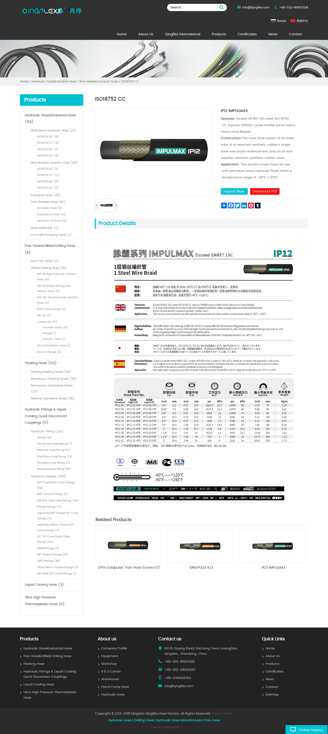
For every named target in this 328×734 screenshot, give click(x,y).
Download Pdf (265, 191)
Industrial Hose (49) (45, 195)
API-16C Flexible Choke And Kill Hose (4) (57, 300)
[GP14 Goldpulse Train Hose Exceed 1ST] (128, 561)
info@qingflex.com (256, 7)
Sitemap (272, 694)
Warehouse (110, 679)
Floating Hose (34, 664)
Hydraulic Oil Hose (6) (52, 220)
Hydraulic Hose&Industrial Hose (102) (50, 119)
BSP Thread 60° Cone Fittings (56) (56, 485)
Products (219, 34)
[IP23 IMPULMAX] (273, 561)
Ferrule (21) (44, 437)
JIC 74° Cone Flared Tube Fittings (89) (53, 539)
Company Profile (114, 648)
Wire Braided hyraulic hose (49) (54, 162)
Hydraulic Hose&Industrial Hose (48, 648)
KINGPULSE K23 (201, 567)
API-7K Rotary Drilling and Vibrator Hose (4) (53, 288)
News (272, 34)
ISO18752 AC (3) (47, 155)
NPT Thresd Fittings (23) (52, 554)
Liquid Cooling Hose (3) (44, 584)
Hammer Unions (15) (55, 327)
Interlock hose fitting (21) (53, 450)
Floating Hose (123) (41, 363)
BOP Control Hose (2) (51, 309)
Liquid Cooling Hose (39, 684)
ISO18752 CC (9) (48, 143)
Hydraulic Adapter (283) (48, 476)
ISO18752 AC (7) (47, 188)
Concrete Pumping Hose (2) (51, 234)
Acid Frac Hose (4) (44, 261)
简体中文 (302, 20)
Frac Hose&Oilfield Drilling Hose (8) (50, 249)
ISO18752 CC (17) (48, 175)
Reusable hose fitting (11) (53, 462)
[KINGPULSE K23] (200, 561)
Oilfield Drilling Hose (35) (49, 268)
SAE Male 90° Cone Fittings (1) (57, 573)
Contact (295, 34)
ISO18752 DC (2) (47, 169)
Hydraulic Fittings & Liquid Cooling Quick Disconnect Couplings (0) (46, 416)
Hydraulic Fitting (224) (47, 431)
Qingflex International (182, 34)
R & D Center (111, 671)
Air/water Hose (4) (49, 208)
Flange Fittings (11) (49, 506)
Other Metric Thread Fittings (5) (58, 567)
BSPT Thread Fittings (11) (52, 494)
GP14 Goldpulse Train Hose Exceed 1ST (129, 567)
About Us (145, 34)
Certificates (247, 34)
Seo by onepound (165, 727)
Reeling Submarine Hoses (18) (52, 398)
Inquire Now (234, 191)
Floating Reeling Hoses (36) (51, 371)
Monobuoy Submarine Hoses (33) (52, 388)
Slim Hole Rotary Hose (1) (53, 345)
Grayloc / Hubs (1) (54, 339)
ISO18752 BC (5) (47, 181)
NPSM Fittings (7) (48, 548)
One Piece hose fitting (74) (55, 456)
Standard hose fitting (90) (54, 469)
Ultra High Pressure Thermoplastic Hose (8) (45, 601)
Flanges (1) (49, 333)
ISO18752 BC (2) (47, 149)
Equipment (109, 656)
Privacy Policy (222, 713)
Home (122, 34)
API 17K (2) (44, 315)
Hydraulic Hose (113, 694)
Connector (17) (47, 322)
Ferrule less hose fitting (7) (54, 443)
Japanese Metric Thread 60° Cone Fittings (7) (55, 527)
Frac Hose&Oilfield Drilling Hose (47, 656)
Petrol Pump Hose (115, 687)
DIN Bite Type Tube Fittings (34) (57, 500)
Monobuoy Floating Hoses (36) (53, 378)
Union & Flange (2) (49, 352)
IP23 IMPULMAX (274, 567)
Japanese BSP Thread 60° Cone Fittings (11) (57, 516)
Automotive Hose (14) (51, 214)
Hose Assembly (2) (45, 227)
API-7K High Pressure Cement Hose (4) (56, 277)
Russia (281, 20)
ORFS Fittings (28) (48, 561)
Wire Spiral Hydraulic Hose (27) (53, 130)
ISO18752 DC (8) (48, 136)
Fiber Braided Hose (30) (48, 201)
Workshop (109, 664)
